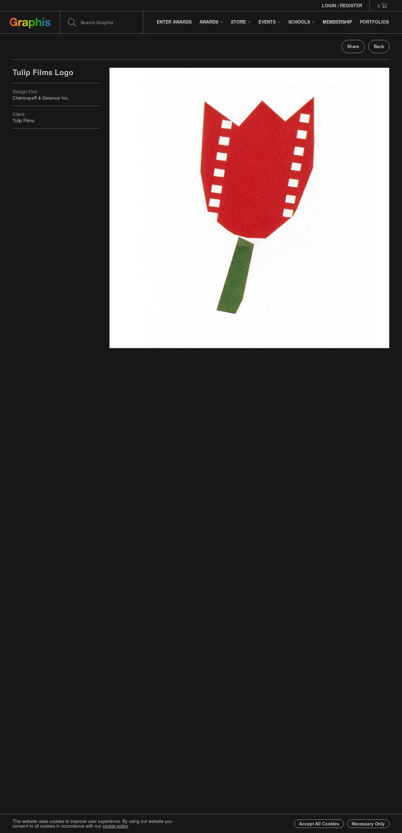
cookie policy (115, 826)
